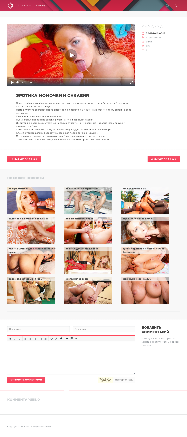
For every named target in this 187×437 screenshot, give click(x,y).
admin (149, 42)
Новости (23, 5)
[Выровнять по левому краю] (26, 339)
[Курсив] (15, 339)
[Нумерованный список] (46, 339)
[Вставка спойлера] (72, 339)
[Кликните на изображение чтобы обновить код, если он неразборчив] (105, 380)
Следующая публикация (163, 159)
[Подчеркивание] (20, 339)
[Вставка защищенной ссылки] (61, 339)
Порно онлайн (153, 38)
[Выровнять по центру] (30, 339)
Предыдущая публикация (24, 159)
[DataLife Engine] (10, 5)
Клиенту (40, 5)
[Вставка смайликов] (52, 339)
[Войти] (176, 5)
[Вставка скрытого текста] (76, 339)
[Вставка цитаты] (67, 339)
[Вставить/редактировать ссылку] (56, 339)
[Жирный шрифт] (10, 339)
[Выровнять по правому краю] (35, 339)
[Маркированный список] (41, 339)
